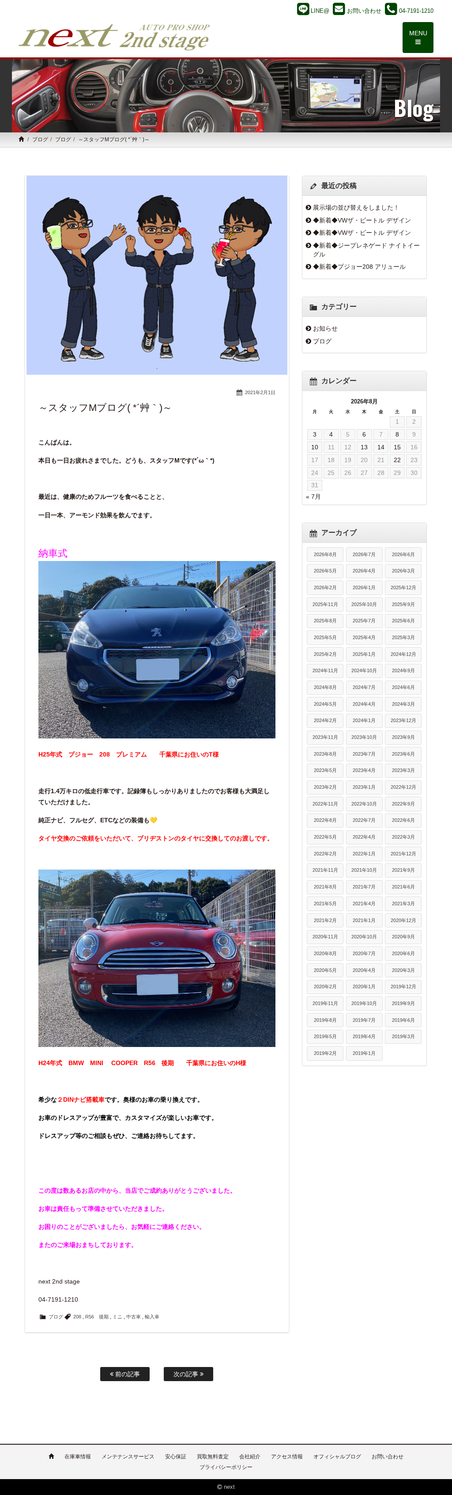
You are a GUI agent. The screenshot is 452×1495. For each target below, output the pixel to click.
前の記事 (126, 1374)
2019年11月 (325, 1003)
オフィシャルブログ (337, 1457)
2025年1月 (364, 654)
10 (314, 447)
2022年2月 (325, 853)
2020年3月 (403, 970)
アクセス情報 (287, 1457)
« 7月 (313, 496)
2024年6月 (403, 687)
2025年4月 (364, 637)
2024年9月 (403, 670)
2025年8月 (325, 620)
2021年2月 (325, 920)
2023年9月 (403, 737)
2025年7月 (364, 620)
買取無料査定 (213, 1457)
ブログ (40, 139)
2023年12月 (403, 720)
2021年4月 (364, 903)
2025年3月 (403, 637)
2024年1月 (364, 720)
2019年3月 (403, 1036)
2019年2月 (325, 1053)
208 (77, 1316)
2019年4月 (364, 1036)
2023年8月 (325, 754)
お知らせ (325, 328)
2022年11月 (325, 803)
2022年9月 (403, 803)
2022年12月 (403, 787)
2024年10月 (364, 670)
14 (380, 447)
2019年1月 (364, 1053)
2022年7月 (364, 820)
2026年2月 (325, 587)
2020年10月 (364, 936)
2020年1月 (364, 986)
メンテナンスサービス (128, 1457)
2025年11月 (325, 604)
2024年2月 (325, 720)
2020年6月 (403, 953)
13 (364, 447)
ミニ (117, 1316)
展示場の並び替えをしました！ (356, 207)
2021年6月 (403, 886)
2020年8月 (325, 953)
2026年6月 (403, 554)
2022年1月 (364, 853)
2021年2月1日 (260, 392)
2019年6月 (403, 1020)
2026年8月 (325, 554)
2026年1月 (364, 587)
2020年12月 (403, 920)
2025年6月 (403, 620)
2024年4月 (364, 704)
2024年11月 (325, 670)
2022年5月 (325, 837)
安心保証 (175, 1457)
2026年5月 (325, 570)
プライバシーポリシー (226, 1467)
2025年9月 (403, 604)
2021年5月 (325, 903)
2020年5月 (325, 970)
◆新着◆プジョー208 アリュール (359, 266)
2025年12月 (403, 587)
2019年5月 (325, 1036)
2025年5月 (325, 637)
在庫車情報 (77, 1457)
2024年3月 (403, 704)
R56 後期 (97, 1316)
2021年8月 (325, 886)
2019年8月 (325, 1020)
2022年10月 (364, 803)
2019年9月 (403, 1003)
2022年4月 (364, 837)
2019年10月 (364, 1003)
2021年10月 (364, 870)
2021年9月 (403, 870)
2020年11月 (325, 936)
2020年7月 (364, 953)
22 (397, 459)
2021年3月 (403, 903)
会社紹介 (249, 1457)
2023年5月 (325, 770)
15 (397, 447)
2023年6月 (403, 754)
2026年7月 (364, 554)
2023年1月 (364, 787)
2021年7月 (364, 886)
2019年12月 (403, 986)
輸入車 (152, 1316)
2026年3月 (403, 570)
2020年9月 (403, 936)
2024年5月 (325, 704)
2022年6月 (403, 820)
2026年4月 (364, 570)
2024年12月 (403, 654)
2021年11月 (325, 870)
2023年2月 (325, 787)
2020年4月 (364, 970)
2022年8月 (325, 820)
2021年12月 (403, 853)
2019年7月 (364, 1020)
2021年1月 (364, 920)
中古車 (133, 1316)
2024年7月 (364, 687)
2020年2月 (325, 986)
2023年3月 (403, 770)
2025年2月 (325, 654)
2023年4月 (364, 770)
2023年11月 (325, 737)
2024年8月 (325, 687)
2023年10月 (364, 737)
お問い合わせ (387, 1457)
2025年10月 (364, 604)
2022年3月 (403, 837)
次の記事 (186, 1374)
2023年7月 (364, 754)
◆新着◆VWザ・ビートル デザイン (362, 220)
